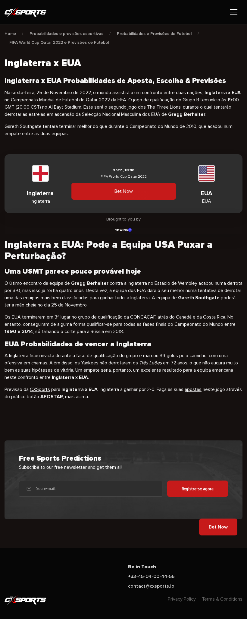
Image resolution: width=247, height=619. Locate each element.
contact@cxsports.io (151, 586)
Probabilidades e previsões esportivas (66, 33)
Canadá (184, 317)
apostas (193, 389)
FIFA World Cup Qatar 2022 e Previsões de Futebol (59, 42)
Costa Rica (214, 317)
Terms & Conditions (222, 599)
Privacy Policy (182, 599)
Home (10, 33)
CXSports (40, 389)
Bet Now (123, 191)
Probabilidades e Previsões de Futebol (154, 33)
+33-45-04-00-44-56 (151, 576)
